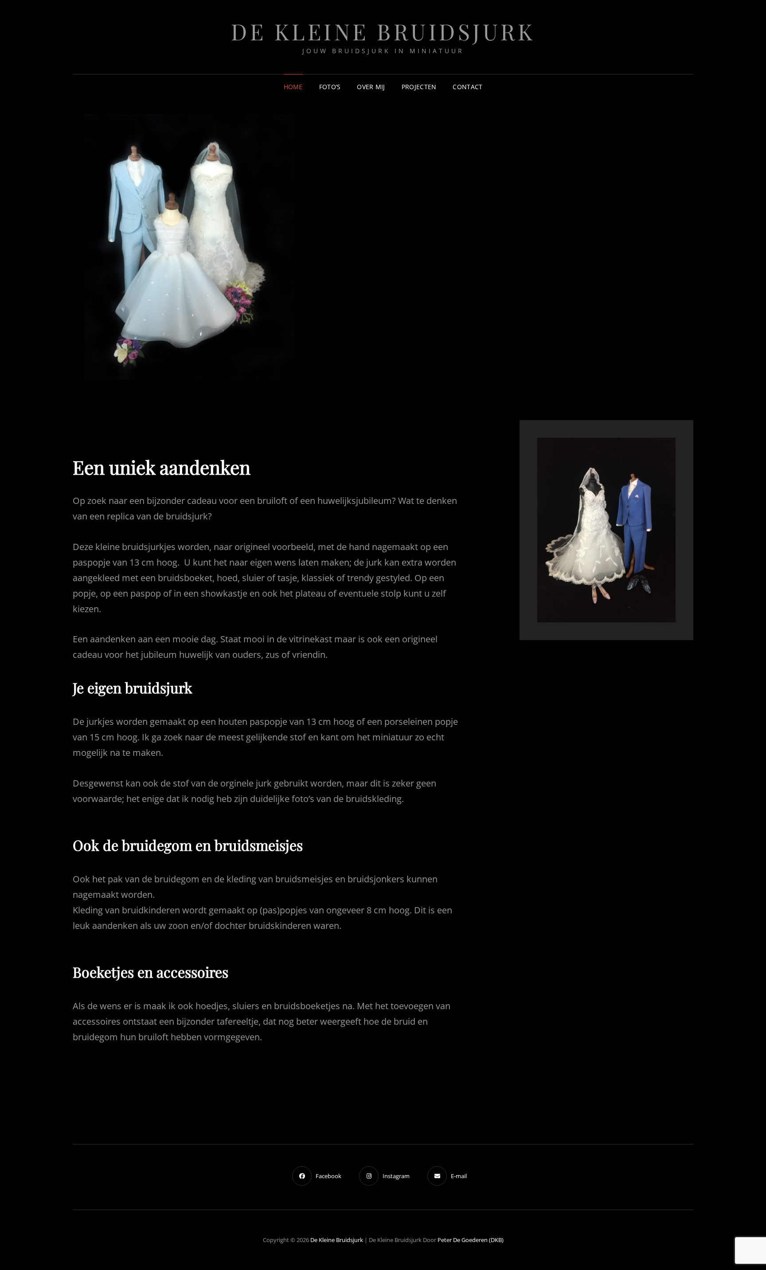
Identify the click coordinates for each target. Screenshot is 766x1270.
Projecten (419, 87)
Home (293, 87)
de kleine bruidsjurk (383, 31)
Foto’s (330, 87)
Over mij (371, 87)
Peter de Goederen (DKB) (471, 1240)
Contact (467, 87)
